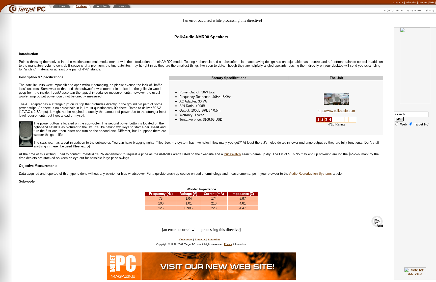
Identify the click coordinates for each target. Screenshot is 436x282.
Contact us (186, 239)
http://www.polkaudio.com (336, 111)
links (431, 2)
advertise (411, 2)
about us (398, 2)
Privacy (228, 244)
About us (200, 239)
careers (423, 2)
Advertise (214, 239)
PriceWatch (232, 154)
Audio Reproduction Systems (310, 173)
